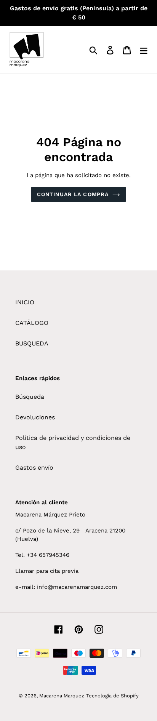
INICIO (24, 302)
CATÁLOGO (31, 322)
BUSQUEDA (31, 343)
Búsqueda (29, 396)
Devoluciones (35, 417)
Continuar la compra (73, 194)
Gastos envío (34, 467)
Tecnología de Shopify (112, 696)
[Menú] (143, 49)
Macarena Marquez (61, 696)
